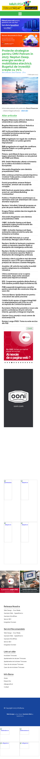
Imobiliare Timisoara (10, 655)
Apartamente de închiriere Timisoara (15, 661)
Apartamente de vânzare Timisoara (15, 658)
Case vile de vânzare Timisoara (13, 664)
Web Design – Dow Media (12, 610)
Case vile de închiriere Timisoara (14, 667)
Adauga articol (8, 684)
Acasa (6, 678)
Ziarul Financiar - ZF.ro (18, 72)
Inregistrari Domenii (10, 622)
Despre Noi (7, 681)
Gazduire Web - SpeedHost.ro (13, 613)
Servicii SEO (7, 619)
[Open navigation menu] (20, 14)
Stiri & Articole (6, 72)
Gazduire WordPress (10, 616)
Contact (6, 687)
